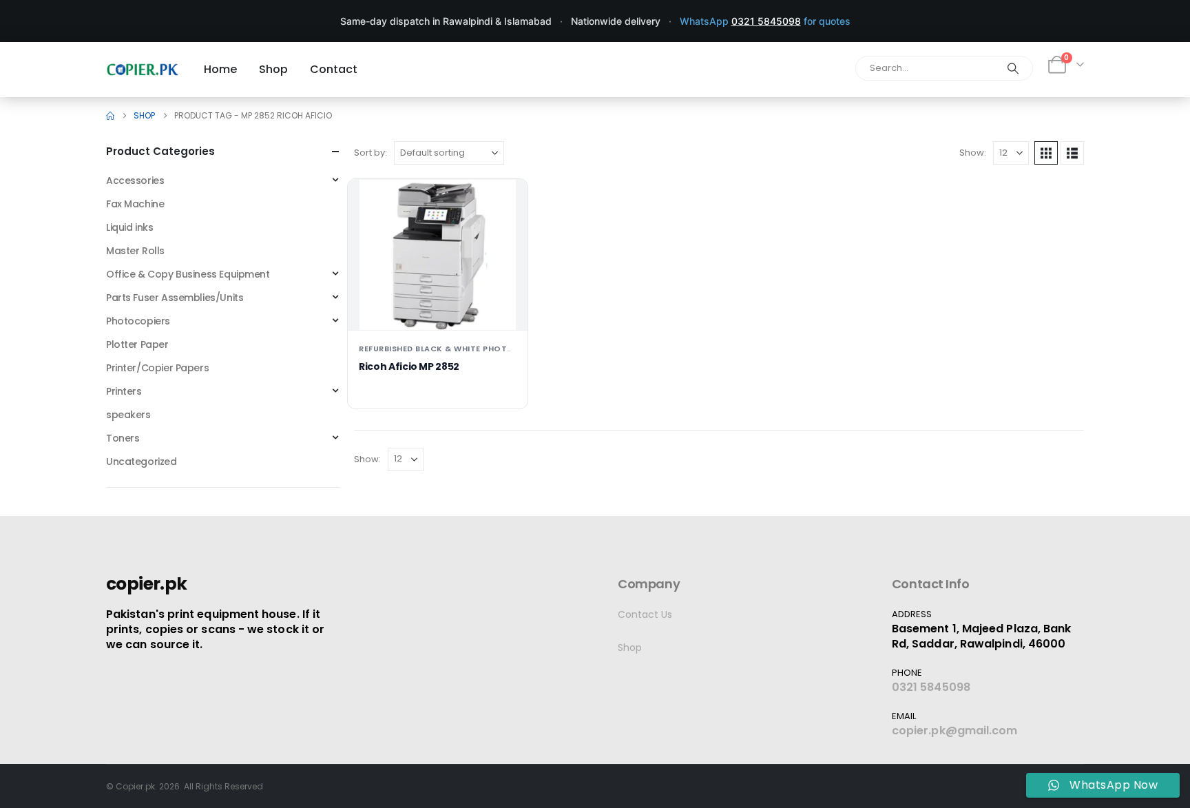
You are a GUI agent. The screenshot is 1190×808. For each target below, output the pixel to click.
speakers (128, 415)
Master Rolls (135, 251)
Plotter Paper (137, 344)
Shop (630, 647)
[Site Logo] (142, 69)
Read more (437, 308)
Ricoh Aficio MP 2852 (409, 366)
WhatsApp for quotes (765, 21)
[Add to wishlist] (506, 200)
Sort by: (370, 152)
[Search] (1013, 68)
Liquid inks (129, 227)
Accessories (135, 180)
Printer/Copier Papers (157, 368)
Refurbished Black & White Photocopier (452, 348)
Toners (122, 438)
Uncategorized (141, 461)
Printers (124, 391)
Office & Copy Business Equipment (188, 274)
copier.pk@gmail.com (955, 730)
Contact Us (645, 614)
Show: (972, 152)
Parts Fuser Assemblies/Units (174, 297)
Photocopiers (138, 321)
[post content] (437, 255)
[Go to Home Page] (110, 115)
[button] (1046, 153)
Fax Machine (135, 204)
